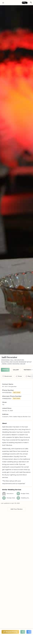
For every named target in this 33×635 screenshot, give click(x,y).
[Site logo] (25, 2)
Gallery (16, 370)
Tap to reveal (16, 392)
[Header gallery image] (16, 179)
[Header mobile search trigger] (31, 2)
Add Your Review (17, 509)
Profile (5, 370)
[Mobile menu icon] (2, 2)
